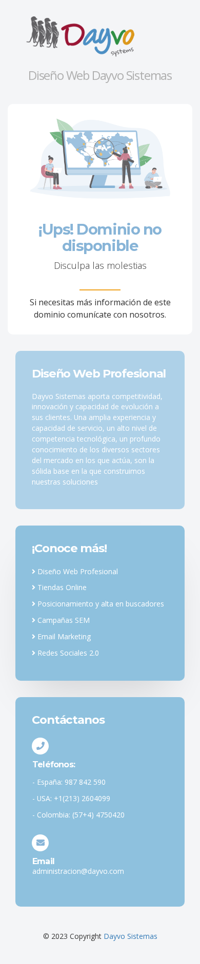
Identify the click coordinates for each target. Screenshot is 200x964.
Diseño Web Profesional (76, 571)
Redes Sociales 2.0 (67, 653)
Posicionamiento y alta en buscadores (99, 604)
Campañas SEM (62, 620)
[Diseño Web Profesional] (100, 35)
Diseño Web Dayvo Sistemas (100, 75)
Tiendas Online (61, 587)
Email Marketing (63, 636)
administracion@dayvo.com (78, 871)
